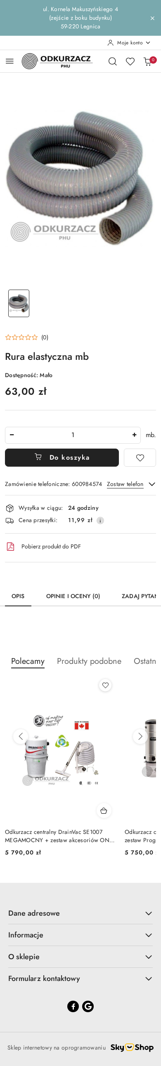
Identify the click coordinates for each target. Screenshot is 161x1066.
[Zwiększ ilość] (134, 435)
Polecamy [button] (28, 661)
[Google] (88, 1006)
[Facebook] (73, 1006)
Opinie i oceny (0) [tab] (73, 596)
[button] (26, 337)
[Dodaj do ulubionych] (140, 458)
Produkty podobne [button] (89, 661)
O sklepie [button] (24, 956)
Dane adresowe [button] (34, 913)
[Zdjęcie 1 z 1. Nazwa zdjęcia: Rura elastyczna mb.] (19, 303)
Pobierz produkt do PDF (51, 546)
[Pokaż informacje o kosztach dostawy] (100, 520)
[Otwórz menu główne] (9, 61)
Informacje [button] (25, 935)
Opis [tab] (18, 596)
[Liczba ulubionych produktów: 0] (130, 61)
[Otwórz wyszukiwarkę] (112, 61)
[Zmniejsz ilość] (11, 435)
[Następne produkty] (140, 736)
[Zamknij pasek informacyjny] (152, 18)
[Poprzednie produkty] (20, 736)
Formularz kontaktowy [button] (44, 978)
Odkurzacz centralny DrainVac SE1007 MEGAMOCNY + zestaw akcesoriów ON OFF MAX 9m (57, 836)
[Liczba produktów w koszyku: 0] (147, 61)
